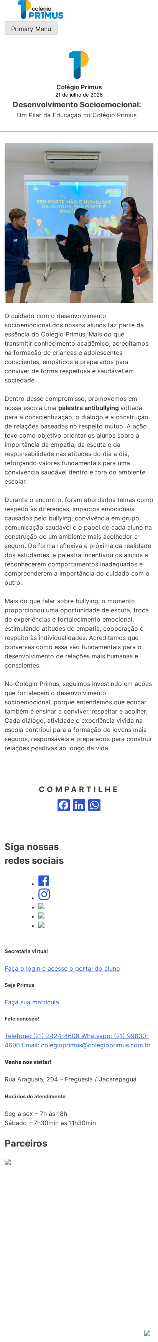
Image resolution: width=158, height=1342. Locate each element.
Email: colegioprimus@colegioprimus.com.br (86, 1045)
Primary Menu (31, 29)
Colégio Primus (79, 87)
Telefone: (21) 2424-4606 (43, 1036)
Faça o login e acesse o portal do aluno (62, 968)
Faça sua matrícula (32, 1002)
